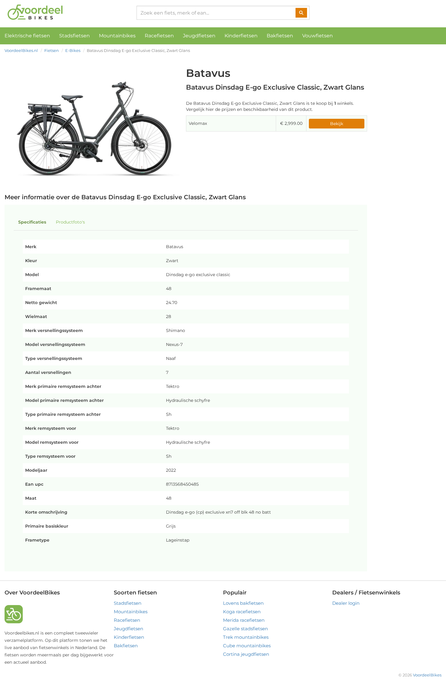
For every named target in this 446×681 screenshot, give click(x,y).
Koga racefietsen (242, 611)
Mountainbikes (117, 36)
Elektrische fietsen (27, 36)
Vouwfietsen (317, 36)
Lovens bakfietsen (243, 603)
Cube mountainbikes (247, 645)
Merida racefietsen (244, 620)
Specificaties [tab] (32, 222)
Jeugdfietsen (199, 36)
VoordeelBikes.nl (21, 50)
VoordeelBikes (427, 674)
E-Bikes (72, 50)
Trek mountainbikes (246, 637)
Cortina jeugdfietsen (246, 654)
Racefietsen (159, 36)
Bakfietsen (280, 36)
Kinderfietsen (241, 36)
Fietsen (51, 50)
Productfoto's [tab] (70, 222)
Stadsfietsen (74, 36)
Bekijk (336, 123)
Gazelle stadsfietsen (245, 628)
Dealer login (346, 603)
